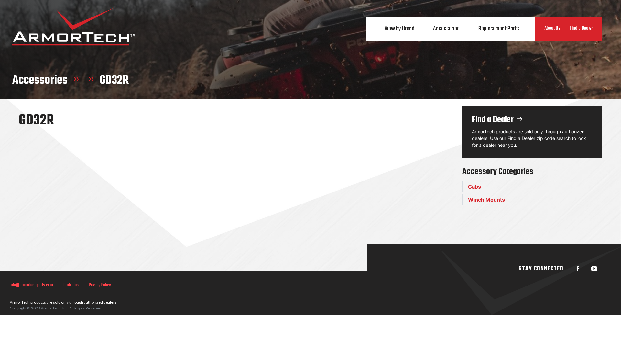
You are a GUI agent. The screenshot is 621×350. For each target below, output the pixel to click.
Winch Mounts (486, 199)
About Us (552, 28)
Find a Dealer (581, 28)
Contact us (71, 285)
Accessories (446, 29)
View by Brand (399, 29)
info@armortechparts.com (31, 285)
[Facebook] (578, 269)
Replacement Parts (498, 29)
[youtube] (594, 269)
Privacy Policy (100, 285)
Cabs (474, 186)
